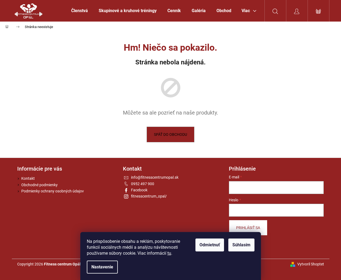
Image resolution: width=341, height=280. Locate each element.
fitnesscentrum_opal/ (149, 196)
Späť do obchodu (170, 134)
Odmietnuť (209, 244)
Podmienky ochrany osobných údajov (52, 191)
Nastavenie (102, 266)
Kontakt (28, 178)
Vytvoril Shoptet (310, 264)
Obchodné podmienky (39, 185)
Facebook (139, 190)
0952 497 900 (142, 184)
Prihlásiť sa (248, 228)
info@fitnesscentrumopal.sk (154, 177)
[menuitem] (79, 11)
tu (169, 253)
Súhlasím (241, 244)
